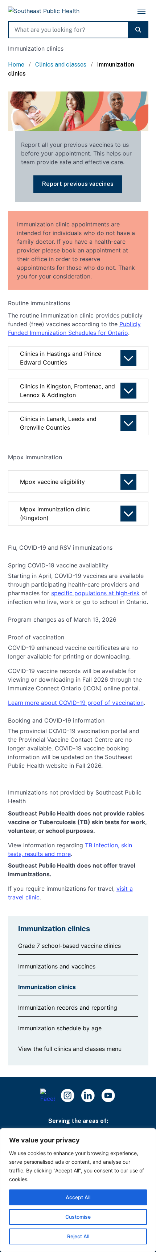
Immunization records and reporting (67, 1007)
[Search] (138, 29)
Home (17, 64)
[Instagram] (68, 1096)
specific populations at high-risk (95, 593)
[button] (77, 184)
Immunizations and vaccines (56, 966)
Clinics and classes (61, 64)
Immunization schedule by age (60, 1028)
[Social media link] (108, 1096)
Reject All (78, 1236)
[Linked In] (88, 1096)
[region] (78, 1190)
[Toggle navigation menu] (141, 11)
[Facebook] (47, 1096)
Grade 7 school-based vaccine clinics (69, 945)
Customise (78, 1217)
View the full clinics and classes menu (70, 1048)
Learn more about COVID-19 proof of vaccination (76, 702)
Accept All (78, 1197)
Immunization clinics (47, 987)
